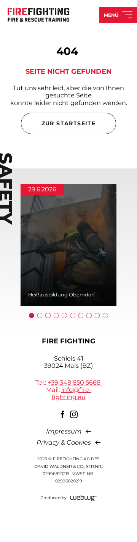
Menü (111, 15)
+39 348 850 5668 (75, 382)
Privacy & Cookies (64, 442)
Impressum (63, 431)
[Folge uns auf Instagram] (74, 414)
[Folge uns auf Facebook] (63, 414)
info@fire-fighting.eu (71, 393)
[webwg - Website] (83, 498)
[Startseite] (39, 14)
